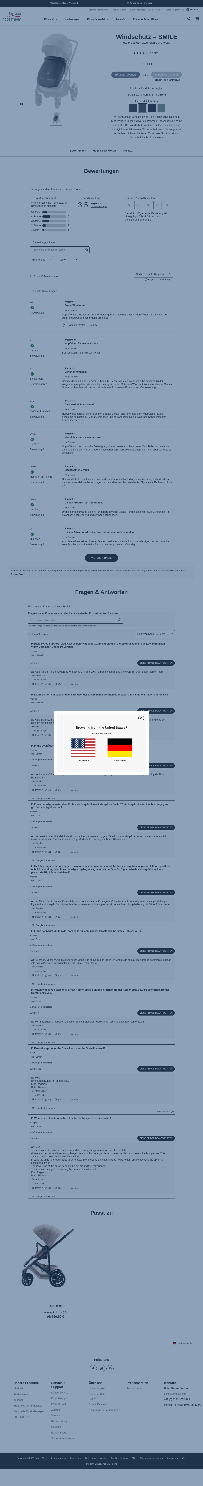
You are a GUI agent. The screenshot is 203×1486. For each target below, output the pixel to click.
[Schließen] (141, 718)
